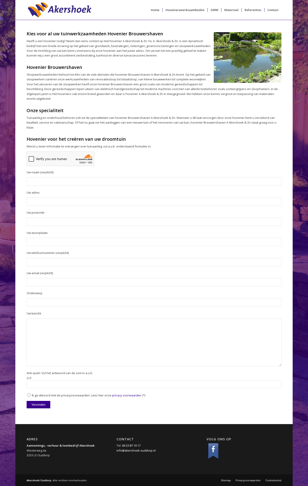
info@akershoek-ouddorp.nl (136, 450)
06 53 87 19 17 (131, 445)
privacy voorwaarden (126, 395)
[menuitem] (155, 10)
